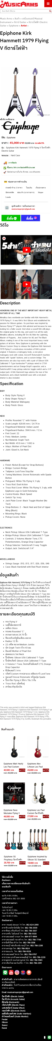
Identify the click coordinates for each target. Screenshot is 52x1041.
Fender (5, 1019)
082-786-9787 (30, 954)
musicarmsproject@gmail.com (23, 209)
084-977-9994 (31, 936)
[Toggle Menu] (48, 3)
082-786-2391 (36, 963)
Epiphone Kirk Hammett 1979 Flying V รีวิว (32, 717)
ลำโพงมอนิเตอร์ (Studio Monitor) (15, 1016)
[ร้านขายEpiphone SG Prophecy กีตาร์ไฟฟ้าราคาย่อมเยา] (14, 840)
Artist (24, 25)
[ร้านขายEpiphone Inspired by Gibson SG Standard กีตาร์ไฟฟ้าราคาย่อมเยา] (38, 840)
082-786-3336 (29, 942)
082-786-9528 (24, 951)
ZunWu (28, 719)
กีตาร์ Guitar (20, 22)
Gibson (5, 1022)
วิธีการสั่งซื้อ (7, 877)
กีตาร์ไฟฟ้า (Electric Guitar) (13, 996)
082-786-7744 (34, 940)
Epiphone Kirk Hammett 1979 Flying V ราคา (21, 712)
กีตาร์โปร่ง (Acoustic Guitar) (13, 999)
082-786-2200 (36, 945)
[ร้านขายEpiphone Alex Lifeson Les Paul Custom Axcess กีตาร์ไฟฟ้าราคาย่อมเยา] (37, 747)
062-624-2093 (32, 925)
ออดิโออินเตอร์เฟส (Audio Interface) (16, 1014)
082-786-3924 (23, 948)
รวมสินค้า (6, 886)
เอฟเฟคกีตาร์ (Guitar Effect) (13, 1008)
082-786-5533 (30, 934)
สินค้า (17, 18)
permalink (47, 719)
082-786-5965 (36, 960)
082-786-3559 (31, 928)
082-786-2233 (39, 957)
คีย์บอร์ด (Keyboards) (10, 1002)
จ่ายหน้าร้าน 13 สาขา (14, 188)
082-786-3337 (31, 931)
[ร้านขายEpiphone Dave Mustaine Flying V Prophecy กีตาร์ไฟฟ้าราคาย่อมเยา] (14, 793)
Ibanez (5, 1025)
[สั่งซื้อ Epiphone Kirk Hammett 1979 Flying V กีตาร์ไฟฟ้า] (11, 218)
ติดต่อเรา (6, 880)
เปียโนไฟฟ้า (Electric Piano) (13, 1005)
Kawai (4, 1028)
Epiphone (13, 25)
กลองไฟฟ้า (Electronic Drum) (13, 1011)
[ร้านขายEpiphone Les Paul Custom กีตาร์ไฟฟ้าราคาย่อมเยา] (37, 793)
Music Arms (6, 18)
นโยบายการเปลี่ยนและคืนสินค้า (16, 883)
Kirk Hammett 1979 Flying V (11, 719)
